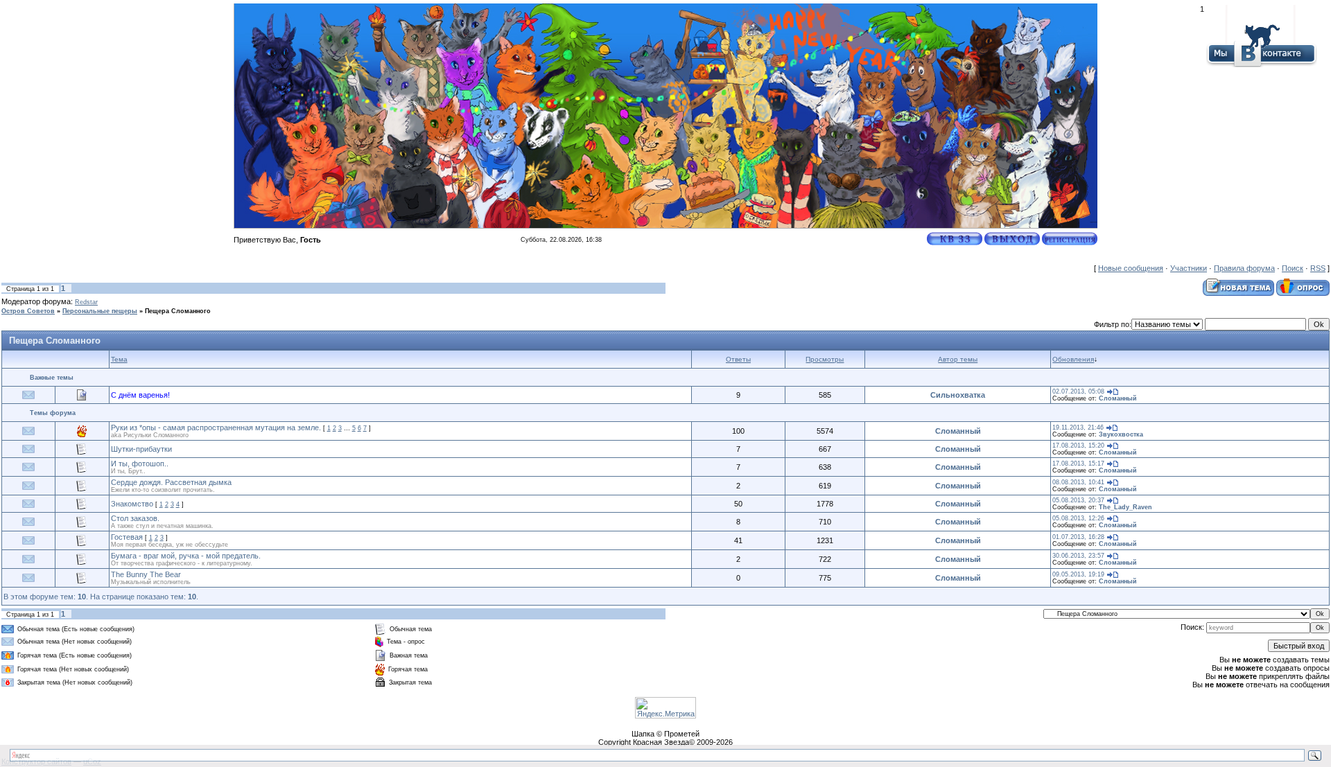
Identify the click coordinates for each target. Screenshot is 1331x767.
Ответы (738, 359)
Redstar (86, 302)
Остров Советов (28, 311)
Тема (119, 359)
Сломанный (1118, 398)
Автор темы (957, 359)
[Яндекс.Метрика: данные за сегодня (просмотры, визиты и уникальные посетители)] (665, 707)
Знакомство (132, 504)
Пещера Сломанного (178, 311)
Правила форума (1244, 268)
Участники (1188, 268)
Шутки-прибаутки (141, 449)
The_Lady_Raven (1125, 507)
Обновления (1073, 359)
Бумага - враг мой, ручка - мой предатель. (186, 556)
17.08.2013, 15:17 (1078, 463)
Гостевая (127, 537)
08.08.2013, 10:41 (1078, 482)
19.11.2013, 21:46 (1078, 427)
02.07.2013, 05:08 (1078, 391)
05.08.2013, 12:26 (1078, 518)
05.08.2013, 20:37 (1078, 500)
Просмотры (825, 359)
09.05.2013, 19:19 (1078, 574)
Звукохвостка (1121, 434)
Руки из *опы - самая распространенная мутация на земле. (216, 427)
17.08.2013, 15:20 (1078, 445)
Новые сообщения (1130, 268)
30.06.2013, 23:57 (1078, 555)
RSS (1317, 268)
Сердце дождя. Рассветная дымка (171, 482)
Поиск (1292, 268)
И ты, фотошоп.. (139, 463)
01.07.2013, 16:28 (1078, 537)
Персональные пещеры (99, 311)
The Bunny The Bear (146, 574)
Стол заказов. (135, 518)
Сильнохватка (957, 395)
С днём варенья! (140, 395)
